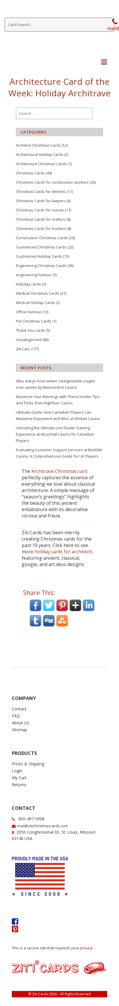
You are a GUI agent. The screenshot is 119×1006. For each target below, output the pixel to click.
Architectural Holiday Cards (39, 154)
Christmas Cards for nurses (40, 210)
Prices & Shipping (28, 764)
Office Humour (28, 311)
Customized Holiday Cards (39, 256)
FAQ (16, 715)
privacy (86, 947)
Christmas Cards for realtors (41, 219)
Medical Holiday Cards (35, 302)
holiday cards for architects (63, 551)
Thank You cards (30, 330)
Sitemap (19, 729)
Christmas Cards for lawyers (41, 200)
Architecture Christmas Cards (41, 163)
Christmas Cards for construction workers (52, 182)
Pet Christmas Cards (33, 321)
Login (17, 770)
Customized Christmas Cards (41, 247)
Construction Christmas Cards (42, 237)
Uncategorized (29, 339)
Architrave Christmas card (59, 471)
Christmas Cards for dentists (41, 191)
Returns (19, 784)
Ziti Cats (23, 348)
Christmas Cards (30, 173)
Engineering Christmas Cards (41, 265)
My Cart (19, 777)
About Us (20, 722)
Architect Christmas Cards (38, 145)
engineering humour (34, 274)
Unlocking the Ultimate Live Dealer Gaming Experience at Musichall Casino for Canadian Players (55, 434)
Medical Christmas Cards (37, 293)
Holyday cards (28, 284)
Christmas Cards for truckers (41, 228)
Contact (19, 709)
